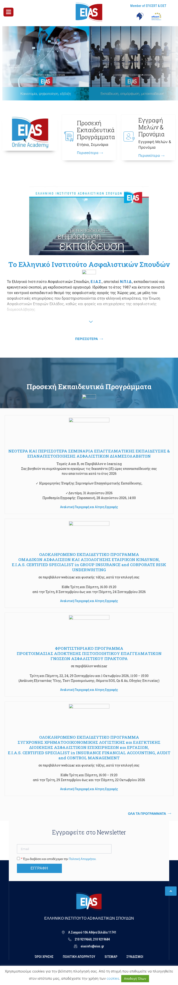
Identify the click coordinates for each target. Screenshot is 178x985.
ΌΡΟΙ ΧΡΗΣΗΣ (44, 957)
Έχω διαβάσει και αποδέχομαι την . (58, 859)
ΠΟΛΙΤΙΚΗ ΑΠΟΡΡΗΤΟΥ (79, 957)
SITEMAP (111, 957)
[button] (89, 507)
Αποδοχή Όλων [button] (135, 978)
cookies (113, 978)
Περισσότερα (88, 153)
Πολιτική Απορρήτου (82, 859)
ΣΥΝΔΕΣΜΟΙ (135, 957)
